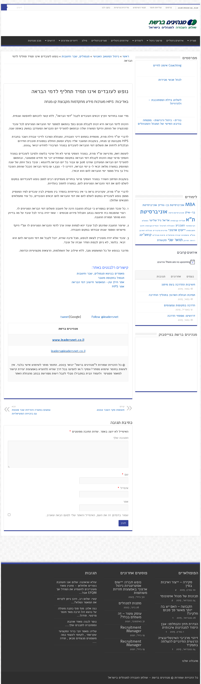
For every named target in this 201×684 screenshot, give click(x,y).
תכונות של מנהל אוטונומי (179, 596)
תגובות (161, 276)
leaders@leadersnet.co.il (68, 351)
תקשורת (162, 240)
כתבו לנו (106, 7)
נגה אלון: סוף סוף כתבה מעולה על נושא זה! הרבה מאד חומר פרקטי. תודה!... (77, 612)
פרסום (169, 7)
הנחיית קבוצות (152, 225)
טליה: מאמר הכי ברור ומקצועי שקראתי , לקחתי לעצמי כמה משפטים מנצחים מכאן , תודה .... (78, 636)
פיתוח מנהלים (159, 235)
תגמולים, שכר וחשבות (76, 56)
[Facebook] (34, 7)
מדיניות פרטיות (121, 7)
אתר (125, 501)
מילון (84, 40)
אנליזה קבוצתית (178, 220)
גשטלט (145, 220)
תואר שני (175, 239)
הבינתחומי (190, 225)
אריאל (166, 220)
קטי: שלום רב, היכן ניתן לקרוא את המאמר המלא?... (77, 600)
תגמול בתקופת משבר (111, 278)
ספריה (193, 40)
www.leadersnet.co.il (68, 340)
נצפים (190, 276)
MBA (190, 204)
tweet (64, 317)
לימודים (139, 40)
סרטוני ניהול (155, 40)
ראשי (126, 56)
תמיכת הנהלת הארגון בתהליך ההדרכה (172, 295)
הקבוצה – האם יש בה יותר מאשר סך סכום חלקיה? (179, 610)
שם (125, 474)
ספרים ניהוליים (99, 40)
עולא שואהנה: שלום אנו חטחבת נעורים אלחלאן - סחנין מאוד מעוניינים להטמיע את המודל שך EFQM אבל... (77, 587)
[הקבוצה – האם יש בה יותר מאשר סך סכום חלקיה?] (196, 607)
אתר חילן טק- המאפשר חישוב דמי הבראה (98, 282)
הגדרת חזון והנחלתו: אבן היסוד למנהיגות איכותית (179, 625)
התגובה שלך (120, 438)
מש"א (192, 235)
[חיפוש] (4, 7)
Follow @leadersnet (105, 317)
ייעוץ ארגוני (176, 230)
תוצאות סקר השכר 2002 (110, 408)
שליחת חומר (156, 7)
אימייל (123, 488)
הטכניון (180, 225)
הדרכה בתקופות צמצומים (179, 305)
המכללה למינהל (167, 225)
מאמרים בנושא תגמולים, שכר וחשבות (101, 273)
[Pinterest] (27, 7)
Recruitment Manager (130, 629)
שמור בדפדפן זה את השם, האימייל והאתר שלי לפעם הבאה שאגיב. (87, 515)
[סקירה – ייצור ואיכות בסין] (196, 582)
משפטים (185, 235)
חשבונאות (190, 230)
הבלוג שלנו (189, 661)
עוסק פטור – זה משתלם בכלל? (129, 615)
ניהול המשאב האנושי (106, 56)
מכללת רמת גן (145, 230)
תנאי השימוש (139, 7)
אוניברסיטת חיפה (176, 212)
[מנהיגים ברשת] (172, 23)
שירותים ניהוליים (120, 40)
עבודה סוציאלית (173, 235)
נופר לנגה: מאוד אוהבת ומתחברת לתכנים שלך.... (81, 623)
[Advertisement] (75, 23)
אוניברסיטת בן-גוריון (171, 205)
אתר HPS (118, 286)
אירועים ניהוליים (175, 40)
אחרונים (176, 276)
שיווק (186, 240)
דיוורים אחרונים (69, 40)
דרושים (51, 40)
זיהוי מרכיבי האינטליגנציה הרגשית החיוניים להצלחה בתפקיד (178, 641)
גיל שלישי (155, 220)
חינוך (142, 225)
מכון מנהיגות (34, 40)
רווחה (192, 240)
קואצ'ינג (145, 234)
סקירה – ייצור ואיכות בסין (176, 584)
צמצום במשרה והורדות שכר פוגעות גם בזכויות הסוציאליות (31, 410)
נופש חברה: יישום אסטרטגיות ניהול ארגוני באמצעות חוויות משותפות (130, 587)
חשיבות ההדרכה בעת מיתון (178, 284)
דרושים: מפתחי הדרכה (181, 316)
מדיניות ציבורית (160, 230)
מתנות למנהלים (130, 603)
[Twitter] (31, 7)
